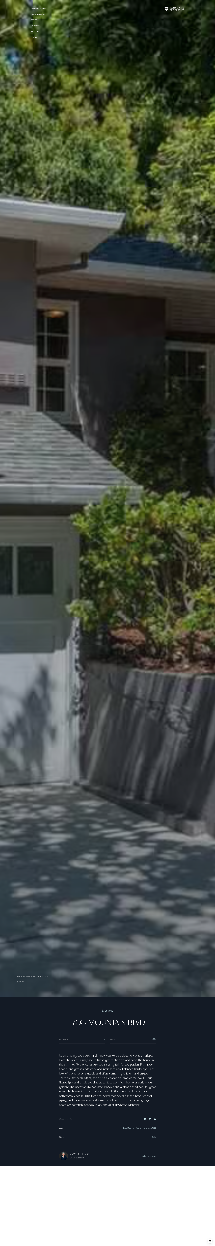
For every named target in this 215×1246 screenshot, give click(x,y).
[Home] (174, 9)
